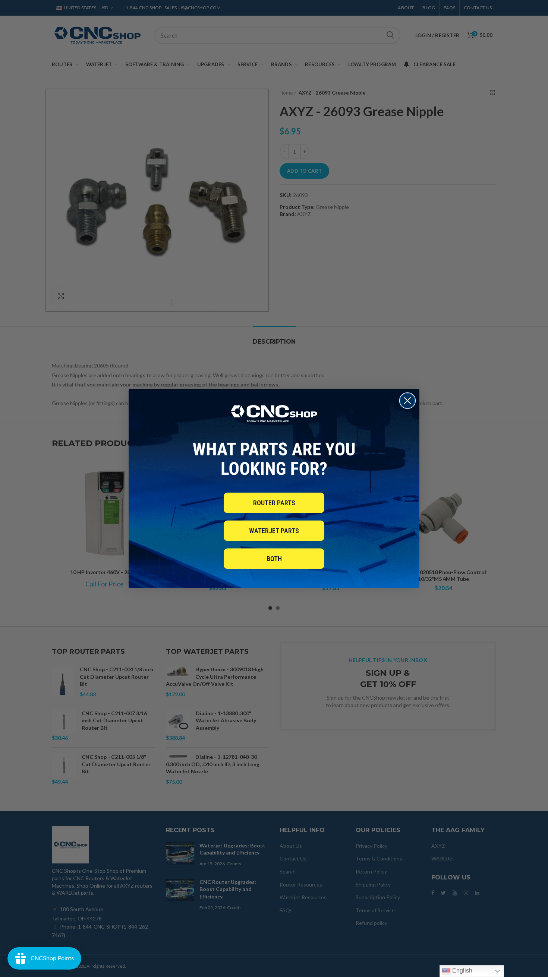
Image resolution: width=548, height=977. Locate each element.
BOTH (274, 559)
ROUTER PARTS (274, 503)
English (461, 970)
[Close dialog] (407, 400)
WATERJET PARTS (274, 531)
